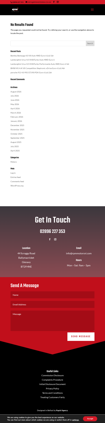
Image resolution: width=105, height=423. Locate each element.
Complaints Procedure (52, 379)
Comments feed (17, 181)
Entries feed (16, 177)
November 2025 (17, 129)
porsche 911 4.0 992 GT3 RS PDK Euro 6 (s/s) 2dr (31, 72)
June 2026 (15, 100)
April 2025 (15, 150)
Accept (90, 418)
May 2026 (15, 104)
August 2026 (16, 91)
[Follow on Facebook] (50, 239)
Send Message (81, 337)
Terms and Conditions (52, 393)
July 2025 (15, 146)
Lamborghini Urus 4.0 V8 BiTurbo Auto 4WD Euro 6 (33, 60)
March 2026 (16, 113)
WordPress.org (17, 185)
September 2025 (17, 138)
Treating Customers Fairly (52, 397)
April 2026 (15, 108)
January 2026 (16, 121)
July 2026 (15, 96)
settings (75, 420)
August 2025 (16, 142)
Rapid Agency (62, 410)
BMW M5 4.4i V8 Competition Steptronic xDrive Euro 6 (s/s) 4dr (38, 68)
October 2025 (16, 134)
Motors (14, 162)
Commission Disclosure (52, 375)
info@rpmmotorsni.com (79, 253)
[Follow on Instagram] (55, 239)
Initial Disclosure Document (52, 384)
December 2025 (17, 125)
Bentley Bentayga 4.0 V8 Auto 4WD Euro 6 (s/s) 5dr (32, 55)
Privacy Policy (52, 388)
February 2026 (17, 117)
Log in (13, 173)
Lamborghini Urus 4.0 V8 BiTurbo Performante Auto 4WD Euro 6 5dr (40, 64)
